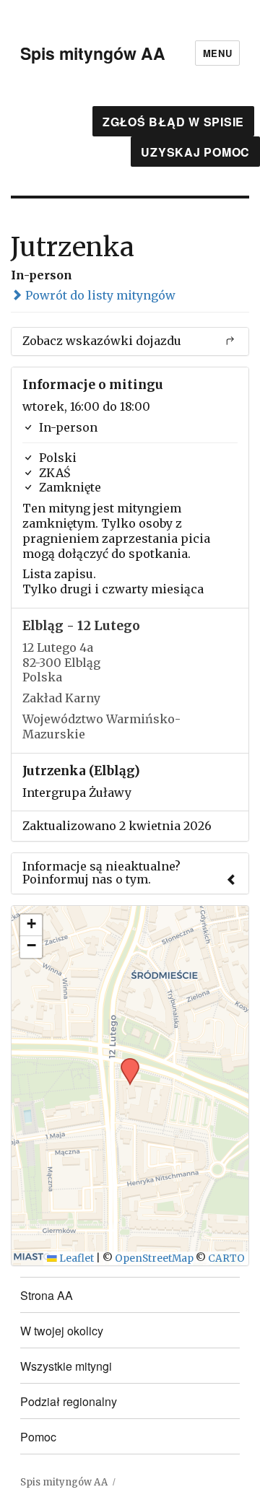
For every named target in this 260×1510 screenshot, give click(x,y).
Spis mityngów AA (92, 53)
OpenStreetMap (154, 1258)
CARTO (226, 1258)
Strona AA (46, 1295)
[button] (125, 1062)
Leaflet (75, 1258)
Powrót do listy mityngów (99, 295)
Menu (217, 53)
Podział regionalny (68, 1401)
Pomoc (38, 1436)
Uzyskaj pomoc (195, 152)
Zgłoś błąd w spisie (173, 121)
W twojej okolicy (61, 1330)
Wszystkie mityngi (66, 1366)
